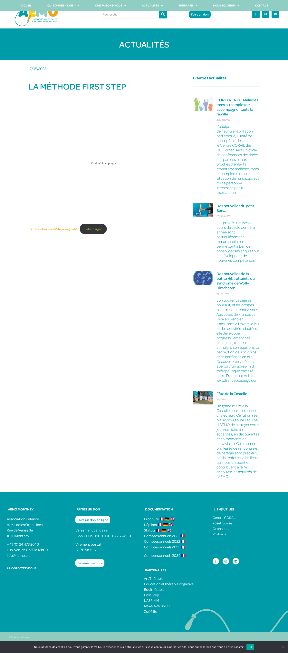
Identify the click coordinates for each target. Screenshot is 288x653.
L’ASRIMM (151, 600)
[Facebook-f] (256, 14)
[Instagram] (265, 14)
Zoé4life (150, 611)
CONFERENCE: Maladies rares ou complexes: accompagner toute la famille (237, 106)
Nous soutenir (224, 5)
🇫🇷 (162, 519)
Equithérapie (154, 589)
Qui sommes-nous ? (61, 5)
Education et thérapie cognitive (169, 584)
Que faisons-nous (108, 5)
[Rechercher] (163, 14)
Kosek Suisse (222, 523)
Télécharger (93, 229)
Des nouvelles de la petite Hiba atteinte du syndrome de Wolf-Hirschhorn (235, 280)
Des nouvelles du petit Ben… (235, 208)
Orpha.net (221, 528)
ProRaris (219, 534)
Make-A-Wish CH (157, 606)
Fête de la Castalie (231, 393)
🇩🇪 (167, 519)
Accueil (26, 5)
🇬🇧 (172, 519)
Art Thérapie (154, 578)
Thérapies (186, 5)
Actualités (150, 5)
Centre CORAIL (224, 517)
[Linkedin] (275, 14)
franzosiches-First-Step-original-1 (52, 229)
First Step (151, 595)
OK (250, 646)
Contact (261, 5)
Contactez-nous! (23, 567)
